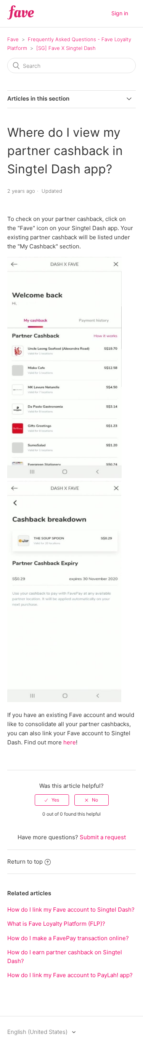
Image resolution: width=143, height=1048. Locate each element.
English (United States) (38, 1031)
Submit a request (103, 837)
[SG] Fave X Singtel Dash (66, 48)
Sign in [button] (119, 13)
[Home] (20, 17)
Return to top (25, 861)
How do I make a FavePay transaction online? (68, 938)
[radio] (52, 800)
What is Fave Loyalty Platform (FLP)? (56, 923)
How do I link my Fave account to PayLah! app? (70, 975)
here (69, 742)
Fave (13, 39)
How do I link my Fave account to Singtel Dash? (71, 909)
